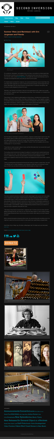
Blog (16, 18)
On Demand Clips (25, 420)
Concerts (10, 230)
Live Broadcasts (9, 417)
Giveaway (41, 411)
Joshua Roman (33, 414)
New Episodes (22, 416)
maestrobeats (19, 37)
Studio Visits (30, 423)
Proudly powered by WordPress (27, 434)
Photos (27, 18)
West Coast (21, 230)
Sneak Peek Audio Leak (10, 423)
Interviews (14, 230)
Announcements (12, 411)
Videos (18, 426)
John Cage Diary (23, 414)
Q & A (18, 230)
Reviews (43, 420)
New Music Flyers (35, 417)
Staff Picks (21, 423)
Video (21, 18)
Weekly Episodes (8, 18)
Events (6, 21)
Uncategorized (40, 423)
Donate (18, 21)
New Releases (10, 420)
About (12, 21)
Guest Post (7, 414)
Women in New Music (38, 426)
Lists (39, 414)
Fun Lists (37, 411)
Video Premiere (9, 426)
